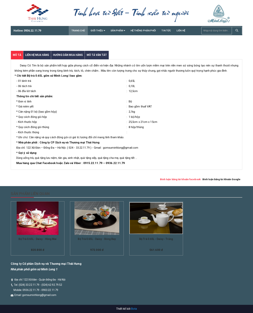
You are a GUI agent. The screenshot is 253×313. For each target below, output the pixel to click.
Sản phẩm (117, 30)
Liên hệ (181, 30)
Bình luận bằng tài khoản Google (221, 179)
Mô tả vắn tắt (97, 54)
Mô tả (17, 54)
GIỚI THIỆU (97, 30)
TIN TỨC (166, 30)
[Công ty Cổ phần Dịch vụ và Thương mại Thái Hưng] (37, 13)
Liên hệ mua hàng (37, 54)
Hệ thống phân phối (143, 30)
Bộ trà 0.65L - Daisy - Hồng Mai (37, 238)
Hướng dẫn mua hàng (68, 54)
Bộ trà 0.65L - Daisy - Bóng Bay (97, 238)
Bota (134, 308)
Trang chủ (78, 30)
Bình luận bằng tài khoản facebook (180, 179)
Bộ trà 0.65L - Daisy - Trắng (156, 238)
